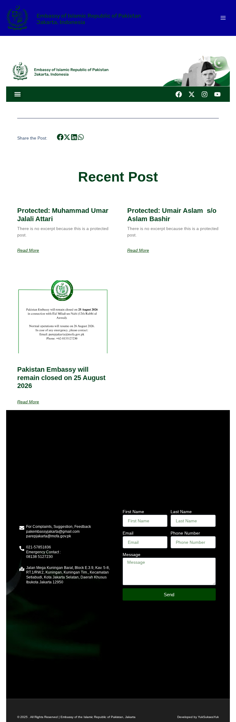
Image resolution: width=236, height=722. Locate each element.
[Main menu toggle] (223, 18)
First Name (133, 511)
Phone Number (185, 533)
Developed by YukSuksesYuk (198, 717)
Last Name (181, 511)
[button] (17, 94)
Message (131, 554)
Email (128, 533)
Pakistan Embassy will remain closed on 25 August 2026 (61, 378)
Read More (28, 250)
